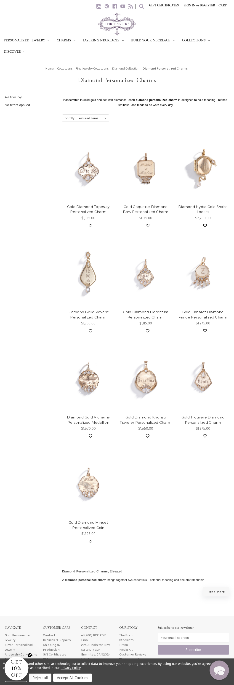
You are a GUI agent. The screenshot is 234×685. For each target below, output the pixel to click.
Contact (49, 635)
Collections (194, 40)
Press (123, 645)
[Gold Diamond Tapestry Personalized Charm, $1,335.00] (88, 167)
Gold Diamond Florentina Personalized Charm (145, 314)
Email (85, 640)
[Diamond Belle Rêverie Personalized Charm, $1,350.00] (88, 272)
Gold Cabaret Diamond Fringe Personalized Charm (202, 314)
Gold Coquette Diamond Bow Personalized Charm (145, 209)
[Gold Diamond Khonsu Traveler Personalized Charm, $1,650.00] (145, 378)
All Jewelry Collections (21, 654)
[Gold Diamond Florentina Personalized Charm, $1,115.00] (145, 272)
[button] (219, 670)
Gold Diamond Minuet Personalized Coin (88, 525)
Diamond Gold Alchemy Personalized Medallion (88, 420)
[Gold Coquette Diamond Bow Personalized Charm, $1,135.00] (145, 167)
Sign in (189, 5)
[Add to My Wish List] (90, 225)
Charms (64, 40)
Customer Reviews (132, 654)
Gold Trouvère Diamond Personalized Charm (202, 420)
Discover (12, 51)
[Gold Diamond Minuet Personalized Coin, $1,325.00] (88, 483)
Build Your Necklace (150, 40)
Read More (216, 592)
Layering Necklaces (101, 40)
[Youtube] (122, 6)
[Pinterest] (106, 6)
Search (141, 6)
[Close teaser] (29, 655)
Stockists (126, 640)
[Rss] (130, 6)
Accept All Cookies (72, 677)
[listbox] (93, 118)
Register (207, 5)
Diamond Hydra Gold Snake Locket (203, 209)
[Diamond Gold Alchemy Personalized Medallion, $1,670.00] (88, 378)
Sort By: (70, 118)
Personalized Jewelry (24, 40)
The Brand (126, 635)
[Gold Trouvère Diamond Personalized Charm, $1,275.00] (203, 378)
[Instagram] (98, 6)
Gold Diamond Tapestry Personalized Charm (88, 209)
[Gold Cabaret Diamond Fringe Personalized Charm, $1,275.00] (203, 272)
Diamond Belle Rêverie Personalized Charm (88, 314)
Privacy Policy (70, 668)
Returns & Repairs (57, 640)
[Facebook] (114, 6)
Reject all (40, 677)
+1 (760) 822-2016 (93, 635)
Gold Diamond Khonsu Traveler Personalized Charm (145, 420)
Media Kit (126, 650)
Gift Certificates (164, 5)
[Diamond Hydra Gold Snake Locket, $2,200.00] (203, 167)
